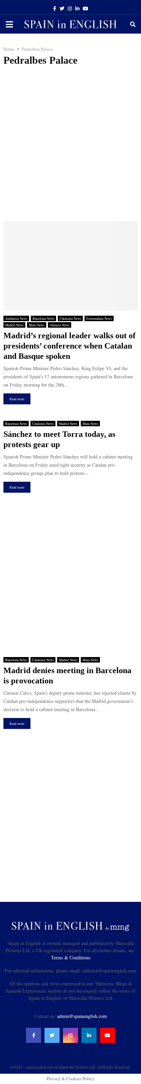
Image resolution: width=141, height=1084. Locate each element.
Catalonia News (70, 318)
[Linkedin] (89, 1035)
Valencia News (59, 325)
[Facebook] (33, 1035)
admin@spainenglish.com (82, 1016)
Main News (36, 325)
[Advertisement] (70, 143)
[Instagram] (70, 1035)
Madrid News (14, 325)
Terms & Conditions (70, 957)
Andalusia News (16, 318)
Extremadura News (99, 318)
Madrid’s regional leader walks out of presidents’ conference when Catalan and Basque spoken (69, 346)
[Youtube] (107, 1035)
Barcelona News (43, 318)
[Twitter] (52, 1035)
